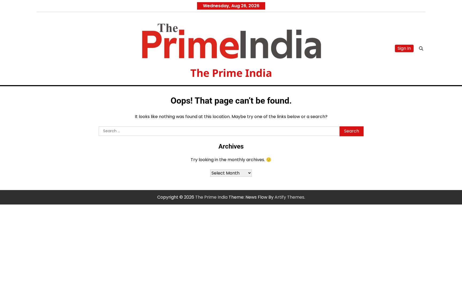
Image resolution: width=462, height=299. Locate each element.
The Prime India (231, 73)
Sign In (404, 48)
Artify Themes (289, 197)
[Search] (421, 48)
